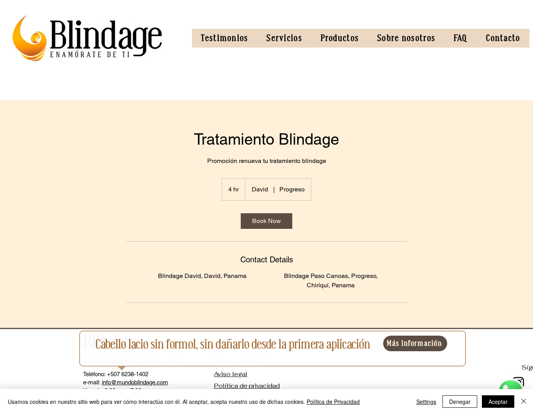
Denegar (460, 401)
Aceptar (498, 401)
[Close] (523, 401)
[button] (284, 38)
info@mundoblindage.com (135, 382)
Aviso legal (230, 374)
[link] (266, 221)
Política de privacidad (247, 386)
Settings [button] (426, 401)
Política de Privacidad (333, 401)
